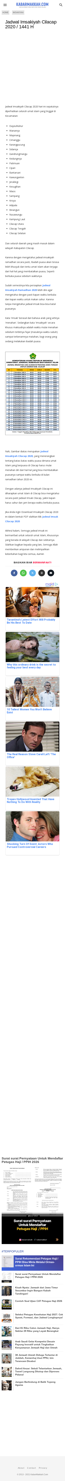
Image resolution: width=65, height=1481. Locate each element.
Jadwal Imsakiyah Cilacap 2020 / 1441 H (30, 24)
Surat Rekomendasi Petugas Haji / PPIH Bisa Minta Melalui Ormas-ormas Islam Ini (36, 1262)
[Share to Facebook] (14, 573)
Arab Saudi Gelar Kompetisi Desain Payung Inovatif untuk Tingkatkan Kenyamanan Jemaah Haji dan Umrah (36, 1344)
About (21, 1468)
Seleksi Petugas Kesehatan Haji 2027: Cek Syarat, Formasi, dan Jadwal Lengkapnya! (39, 1316)
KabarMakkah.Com (39, 1474)
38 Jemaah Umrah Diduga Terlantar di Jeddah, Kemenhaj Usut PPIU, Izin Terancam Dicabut (36, 1358)
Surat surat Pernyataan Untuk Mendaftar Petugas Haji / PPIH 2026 (32, 1160)
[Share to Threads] (41, 573)
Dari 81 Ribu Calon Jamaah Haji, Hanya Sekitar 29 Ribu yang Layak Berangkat (37, 1329)
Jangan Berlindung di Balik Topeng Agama (35, 1383)
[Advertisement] (32, 68)
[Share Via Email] (51, 573)
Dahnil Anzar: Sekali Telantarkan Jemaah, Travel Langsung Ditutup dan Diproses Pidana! (38, 1371)
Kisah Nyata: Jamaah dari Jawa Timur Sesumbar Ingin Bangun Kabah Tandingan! (36, 1290)
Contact (31, 1468)
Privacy (43, 1468)
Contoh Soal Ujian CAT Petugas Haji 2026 (38, 1301)
